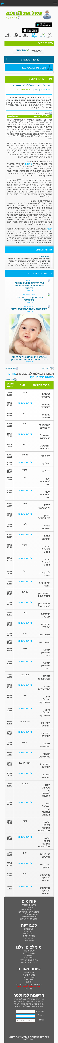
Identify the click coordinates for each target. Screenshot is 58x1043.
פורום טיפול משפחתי (29, 960)
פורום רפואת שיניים (29, 916)
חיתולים (28, 164)
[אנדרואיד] (43, 27)
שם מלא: (40, 1011)
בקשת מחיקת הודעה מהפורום (29, 984)
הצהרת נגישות (29, 977)
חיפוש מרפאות (29, 951)
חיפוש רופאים (29, 953)
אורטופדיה (29, 938)
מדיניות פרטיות (29, 975)
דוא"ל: (41, 1015)
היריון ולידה (28, 929)
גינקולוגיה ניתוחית (28, 909)
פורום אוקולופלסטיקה (29, 914)
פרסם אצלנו (29, 979)
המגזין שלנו (29, 958)
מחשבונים (29, 955)
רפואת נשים (29, 940)
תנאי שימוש (29, 972)
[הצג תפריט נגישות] (3, 3)
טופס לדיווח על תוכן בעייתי (29, 986)
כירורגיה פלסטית (29, 905)
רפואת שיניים (28, 933)
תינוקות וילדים (29, 936)
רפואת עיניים (29, 931)
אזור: (41, 1020)
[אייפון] (30, 32)
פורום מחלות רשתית (29, 919)
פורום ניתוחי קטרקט (28, 962)
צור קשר (28, 989)
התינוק (49, 229)
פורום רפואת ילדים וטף (31, 375)
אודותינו (29, 982)
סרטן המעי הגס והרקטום (28, 912)
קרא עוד (29, 290)
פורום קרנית (29, 907)
